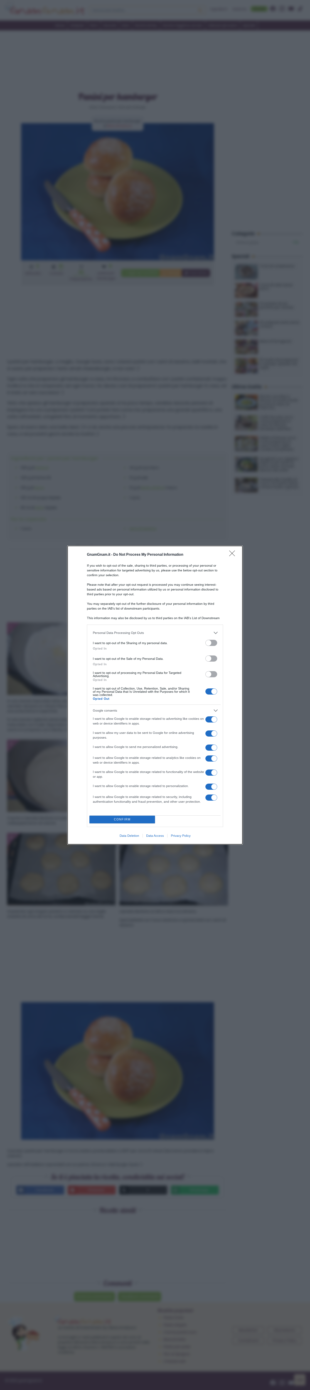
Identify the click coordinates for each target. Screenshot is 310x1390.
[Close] (233, 555)
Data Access (155, 835)
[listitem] (155, 632)
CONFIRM (122, 819)
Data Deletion (129, 835)
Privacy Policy (181, 835)
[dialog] (155, 695)
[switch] (211, 643)
